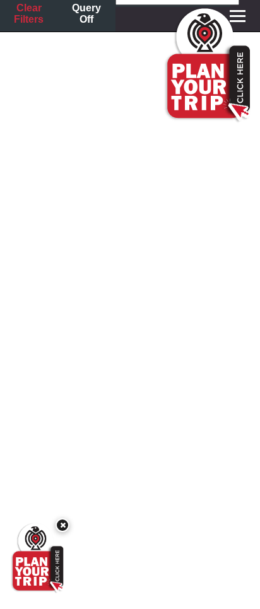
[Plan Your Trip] (37, 558)
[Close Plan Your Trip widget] (62, 525)
